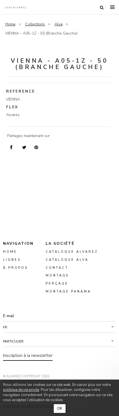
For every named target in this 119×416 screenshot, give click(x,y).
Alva (59, 24)
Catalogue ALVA (67, 260)
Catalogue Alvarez (72, 252)
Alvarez (15, 7)
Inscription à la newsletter (28, 355)
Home (10, 24)
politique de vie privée (21, 389)
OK (59, 408)
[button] (59, 327)
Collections (35, 24)
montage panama (68, 291)
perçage (57, 283)
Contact (57, 267)
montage (57, 275)
